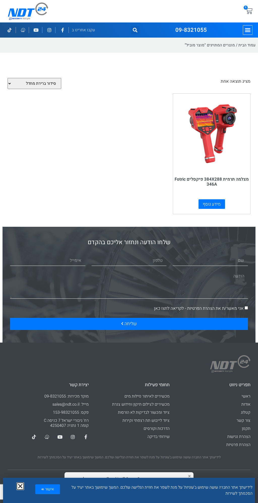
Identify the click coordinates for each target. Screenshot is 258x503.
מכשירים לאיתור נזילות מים (147, 396)
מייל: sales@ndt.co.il (70, 404)
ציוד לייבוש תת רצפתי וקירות (146, 420)
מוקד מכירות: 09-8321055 (66, 396)
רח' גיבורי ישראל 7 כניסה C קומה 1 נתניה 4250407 (66, 423)
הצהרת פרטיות (238, 445)
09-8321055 (191, 30)
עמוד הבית (246, 45)
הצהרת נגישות (238, 437)
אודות (245, 404)
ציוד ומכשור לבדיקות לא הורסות (144, 412)
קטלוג (245, 412)
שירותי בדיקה (158, 437)
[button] (247, 30)
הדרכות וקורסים (157, 429)
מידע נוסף (212, 204)
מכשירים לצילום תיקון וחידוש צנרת (141, 404)
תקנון (246, 429)
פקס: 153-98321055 (71, 412)
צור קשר (243, 420)
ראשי (246, 396)
